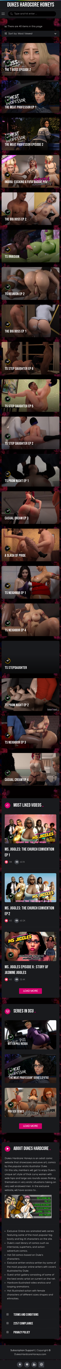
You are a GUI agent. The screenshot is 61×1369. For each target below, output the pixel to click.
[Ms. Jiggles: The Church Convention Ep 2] (30, 887)
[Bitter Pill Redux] (30, 1034)
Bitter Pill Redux (18, 1044)
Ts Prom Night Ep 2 (17, 705)
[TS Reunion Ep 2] (30, 283)
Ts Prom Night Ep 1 (17, 481)
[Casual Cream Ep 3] (30, 507)
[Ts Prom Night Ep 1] (30, 470)
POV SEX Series (16, 1111)
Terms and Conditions (25, 1315)
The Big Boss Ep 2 (15, 219)
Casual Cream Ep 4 (16, 779)
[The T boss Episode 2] (30, 59)
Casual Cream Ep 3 (16, 518)
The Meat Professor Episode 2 (24, 144)
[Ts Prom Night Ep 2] (30, 694)
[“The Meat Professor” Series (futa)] (30, 1068)
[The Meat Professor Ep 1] (30, 96)
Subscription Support (22, 1350)
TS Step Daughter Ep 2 (19, 443)
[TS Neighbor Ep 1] (30, 582)
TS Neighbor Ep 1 (15, 593)
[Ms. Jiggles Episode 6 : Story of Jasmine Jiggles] (30, 946)
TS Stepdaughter (16, 667)
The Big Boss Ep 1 (15, 331)
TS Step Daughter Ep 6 (19, 368)
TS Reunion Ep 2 (15, 294)
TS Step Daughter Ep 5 (19, 406)
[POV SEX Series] (30, 1102)
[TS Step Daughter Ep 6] (30, 358)
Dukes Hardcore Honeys (30, 4)
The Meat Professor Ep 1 (20, 107)
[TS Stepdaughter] (30, 657)
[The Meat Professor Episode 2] (30, 134)
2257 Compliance (23, 1323)
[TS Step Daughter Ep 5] (30, 395)
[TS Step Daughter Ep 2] (30, 433)
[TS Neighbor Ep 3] (30, 732)
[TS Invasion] (30, 246)
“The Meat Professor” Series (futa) (28, 1078)
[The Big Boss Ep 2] (30, 208)
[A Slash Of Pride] (30, 545)
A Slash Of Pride (15, 555)
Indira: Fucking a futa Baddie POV (26, 182)
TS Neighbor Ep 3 (15, 742)
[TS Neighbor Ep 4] (30, 619)
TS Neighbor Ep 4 (15, 630)
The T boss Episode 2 (18, 69)
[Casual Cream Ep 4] (30, 769)
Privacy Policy (21, 1332)
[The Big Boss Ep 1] (30, 321)
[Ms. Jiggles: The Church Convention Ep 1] (30, 829)
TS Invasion (12, 256)
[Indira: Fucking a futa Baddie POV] (30, 171)
